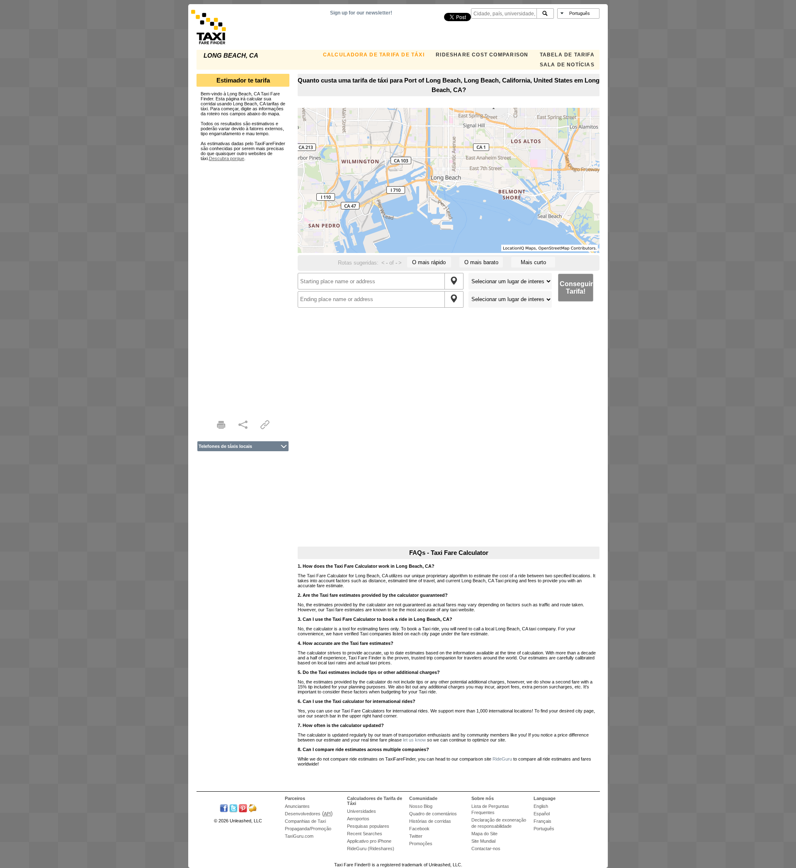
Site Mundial (483, 841)
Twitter (415, 836)
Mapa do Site (484, 833)
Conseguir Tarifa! (576, 287)
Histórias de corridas (430, 821)
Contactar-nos (485, 848)
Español (542, 813)
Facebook (419, 828)
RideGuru (502, 758)
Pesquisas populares (368, 826)
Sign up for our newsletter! (361, 13)
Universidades (361, 811)
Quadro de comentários (433, 813)
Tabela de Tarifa (567, 55)
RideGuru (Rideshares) (370, 848)
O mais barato (481, 262)
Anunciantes (297, 806)
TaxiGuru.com (299, 836)
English (541, 806)
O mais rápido (429, 262)
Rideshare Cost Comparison (482, 55)
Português (544, 828)
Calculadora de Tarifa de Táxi (374, 55)
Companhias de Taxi (305, 821)
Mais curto (533, 262)
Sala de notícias (567, 65)
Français (542, 821)
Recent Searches (364, 833)
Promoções (420, 843)
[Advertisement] (243, 285)
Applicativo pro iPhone (369, 841)
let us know (414, 739)
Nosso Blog (420, 806)
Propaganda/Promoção (308, 828)
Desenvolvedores (302, 813)
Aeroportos (358, 818)
